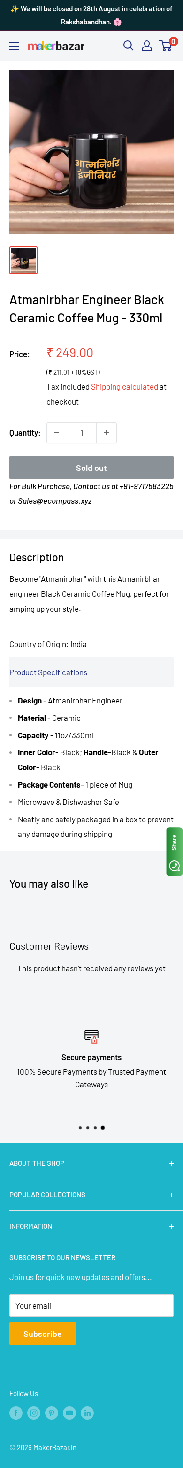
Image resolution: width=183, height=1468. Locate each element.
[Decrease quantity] (57, 433)
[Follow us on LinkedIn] (87, 1413)
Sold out (91, 467)
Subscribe (42, 1333)
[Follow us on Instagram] (33, 1413)
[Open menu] (14, 46)
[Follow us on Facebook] (16, 1413)
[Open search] (128, 45)
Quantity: (25, 432)
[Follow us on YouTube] (69, 1413)
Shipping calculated (124, 386)
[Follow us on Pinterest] (51, 1413)
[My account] (147, 45)
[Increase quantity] (106, 433)
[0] (166, 45)
